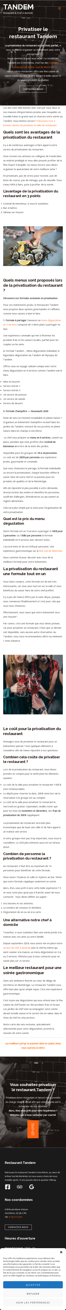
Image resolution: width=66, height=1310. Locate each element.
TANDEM (18, 7)
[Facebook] (7, 1187)
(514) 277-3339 (15, 1216)
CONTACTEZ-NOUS (33, 89)
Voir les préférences (33, 1302)
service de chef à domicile (16, 947)
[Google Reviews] (31, 1187)
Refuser (33, 1293)
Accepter (33, 1284)
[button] (61, 1252)
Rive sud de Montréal (50, 550)
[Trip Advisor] (19, 1187)
